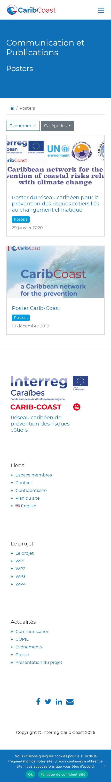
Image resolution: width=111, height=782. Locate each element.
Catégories (56, 126)
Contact (23, 483)
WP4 (20, 584)
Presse (22, 655)
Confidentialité (31, 491)
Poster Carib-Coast (36, 308)
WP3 (20, 577)
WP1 (20, 561)
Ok (30, 774)
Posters (21, 219)
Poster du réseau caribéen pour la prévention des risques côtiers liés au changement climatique (55, 204)
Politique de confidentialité (63, 774)
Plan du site (27, 498)
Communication (32, 632)
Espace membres (33, 475)
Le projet (24, 553)
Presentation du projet (38, 663)
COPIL (21, 639)
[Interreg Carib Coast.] (12, 108)
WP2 (20, 569)
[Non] (104, 765)
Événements (23, 126)
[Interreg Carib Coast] (49, 392)
